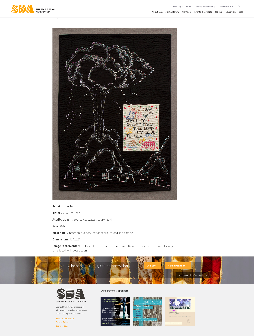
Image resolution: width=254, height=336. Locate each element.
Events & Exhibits (203, 11)
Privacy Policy (62, 322)
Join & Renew (172, 11)
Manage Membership (205, 6)
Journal (219, 11)
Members (186, 11)
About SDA (157, 11)
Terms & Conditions (65, 318)
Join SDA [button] (151, 265)
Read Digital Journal (182, 6)
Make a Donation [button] (176, 265)
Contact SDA (61, 326)
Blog (241, 11)
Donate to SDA (226, 6)
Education (230, 11)
